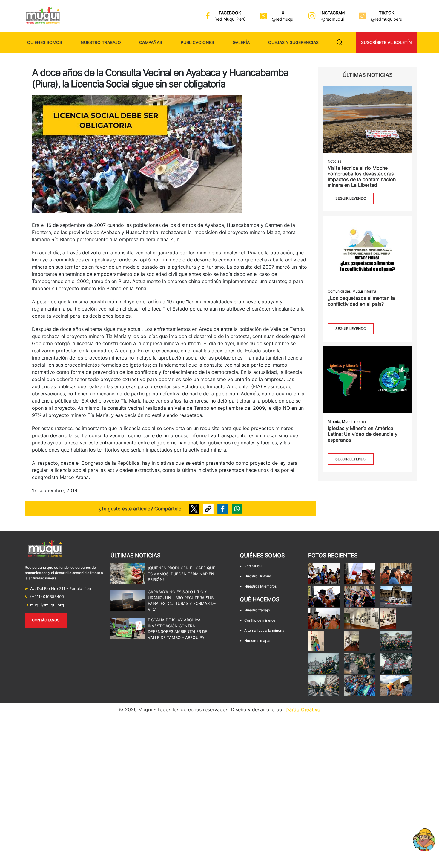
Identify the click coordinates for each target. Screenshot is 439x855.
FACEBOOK (230, 12)
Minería (334, 421)
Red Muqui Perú (229, 19)
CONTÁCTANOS (45, 620)
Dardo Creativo (302, 709)
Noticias (334, 161)
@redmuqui (283, 19)
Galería (241, 42)
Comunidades (339, 291)
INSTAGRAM (332, 12)
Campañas (150, 42)
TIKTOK (386, 12)
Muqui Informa (364, 291)
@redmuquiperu (386, 19)
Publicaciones (197, 42)
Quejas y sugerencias (293, 42)
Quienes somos (44, 42)
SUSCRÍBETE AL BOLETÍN (386, 42)
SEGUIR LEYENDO (350, 198)
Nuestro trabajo (101, 42)
